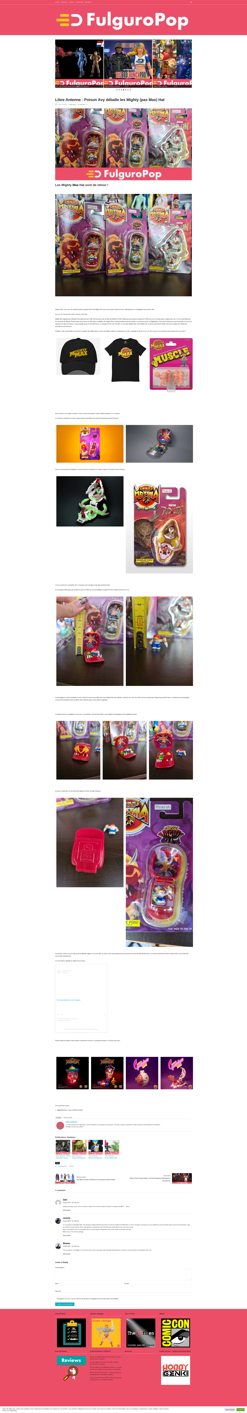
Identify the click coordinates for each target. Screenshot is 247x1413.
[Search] (191, 2)
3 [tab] (121, 89)
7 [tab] (130, 89)
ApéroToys (88, 2)
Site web (58, 1291)
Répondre (66, 1210)
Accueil (57, 2)
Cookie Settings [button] (230, 1409)
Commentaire (60, 1267)
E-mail (126, 1283)
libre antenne (62, 1166)
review (71, 1166)
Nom (57, 1283)
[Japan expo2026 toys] (128, 64)
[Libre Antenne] (60, 1125)
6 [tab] (128, 89)
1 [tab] (116, 89)
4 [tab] (123, 89)
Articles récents (67, 1117)
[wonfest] (177, 64)
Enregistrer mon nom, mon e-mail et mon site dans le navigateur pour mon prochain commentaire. (88, 1299)
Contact (71, 2)
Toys (57, 1163)
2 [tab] (119, 89)
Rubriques (64, 2)
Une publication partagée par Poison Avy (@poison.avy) (81, 1029)
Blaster (92, 1357)
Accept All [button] (240, 1409)
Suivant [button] (189, 63)
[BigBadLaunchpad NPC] (79, 64)
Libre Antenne (62, 104)
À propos (58, 1117)
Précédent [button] (57, 63)
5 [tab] (125, 89)
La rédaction (79, 2)
